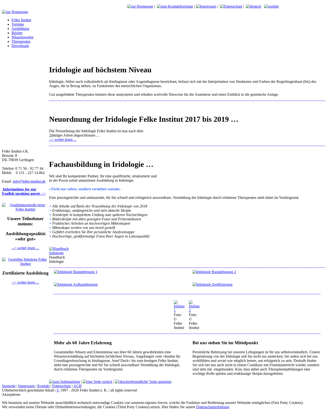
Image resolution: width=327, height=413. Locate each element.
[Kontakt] (175, 6)
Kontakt (43, 386)
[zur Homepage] (15, 12)
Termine (17, 24)
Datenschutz (61, 386)
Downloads (20, 46)
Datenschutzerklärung (212, 407)
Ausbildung (20, 28)
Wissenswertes (22, 37)
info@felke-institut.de (29, 181)
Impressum (26, 386)
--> (24, 191)
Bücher (17, 33)
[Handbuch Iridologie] (63, 253)
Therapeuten (20, 41)
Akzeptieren (11, 394)
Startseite (9, 386)
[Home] (140, 6)
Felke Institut (21, 20)
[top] (64, 382)
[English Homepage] (271, 6)
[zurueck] (97, 382)
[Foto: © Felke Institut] (179, 310)
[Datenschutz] (231, 6)
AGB (77, 386)
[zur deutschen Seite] (253, 6)
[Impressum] (206, 6)
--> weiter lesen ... (25, 248)
